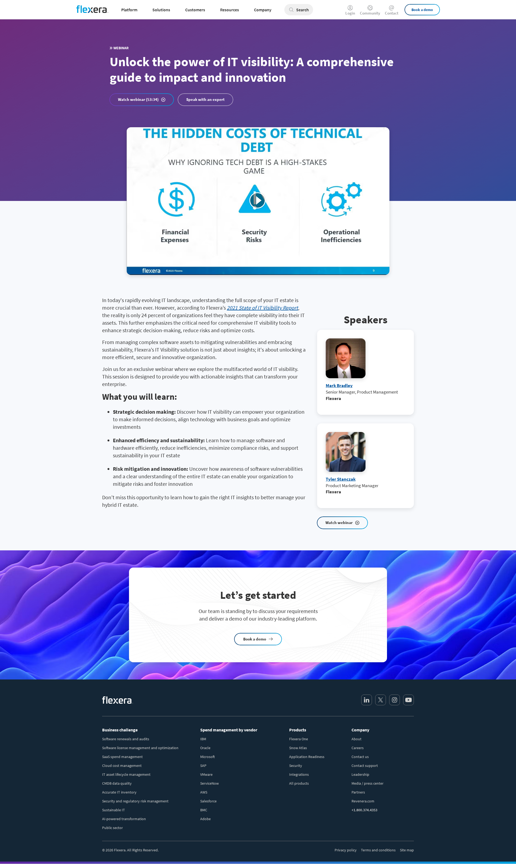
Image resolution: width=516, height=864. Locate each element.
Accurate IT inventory (119, 792)
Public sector (112, 827)
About (356, 738)
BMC (203, 810)
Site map (407, 850)
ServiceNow (209, 783)
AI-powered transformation (124, 818)
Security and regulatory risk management (135, 801)
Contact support (365, 765)
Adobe (205, 818)
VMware (206, 774)
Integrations (299, 774)
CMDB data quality (117, 783)
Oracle (205, 747)
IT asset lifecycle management (126, 774)
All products (299, 783)
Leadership (360, 774)
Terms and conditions (378, 850)
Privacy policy (346, 850)
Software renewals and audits (125, 738)
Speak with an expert (205, 99)
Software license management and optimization (140, 747)
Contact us (360, 756)
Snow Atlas (298, 747)
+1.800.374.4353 (364, 810)
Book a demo (422, 9)
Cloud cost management (122, 765)
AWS (203, 792)
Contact (391, 12)
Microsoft (207, 756)
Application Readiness (306, 756)
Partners (358, 792)
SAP (203, 765)
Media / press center (368, 783)
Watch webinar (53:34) (138, 99)
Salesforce (208, 801)
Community (370, 12)
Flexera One (298, 738)
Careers (358, 747)
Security (295, 765)
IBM (203, 738)
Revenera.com (363, 801)
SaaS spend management (122, 756)
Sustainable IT (113, 810)
